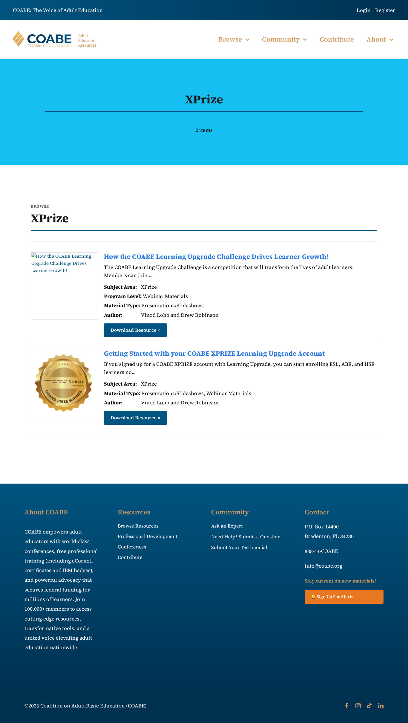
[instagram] (358, 705)
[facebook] (346, 705)
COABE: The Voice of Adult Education (58, 10)
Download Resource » (135, 330)
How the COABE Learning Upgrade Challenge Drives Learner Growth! (216, 256)
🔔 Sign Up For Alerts (332, 597)
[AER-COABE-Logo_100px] (55, 33)
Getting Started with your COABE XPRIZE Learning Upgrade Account (214, 353)
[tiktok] (369, 705)
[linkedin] (381, 705)
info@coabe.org (323, 565)
